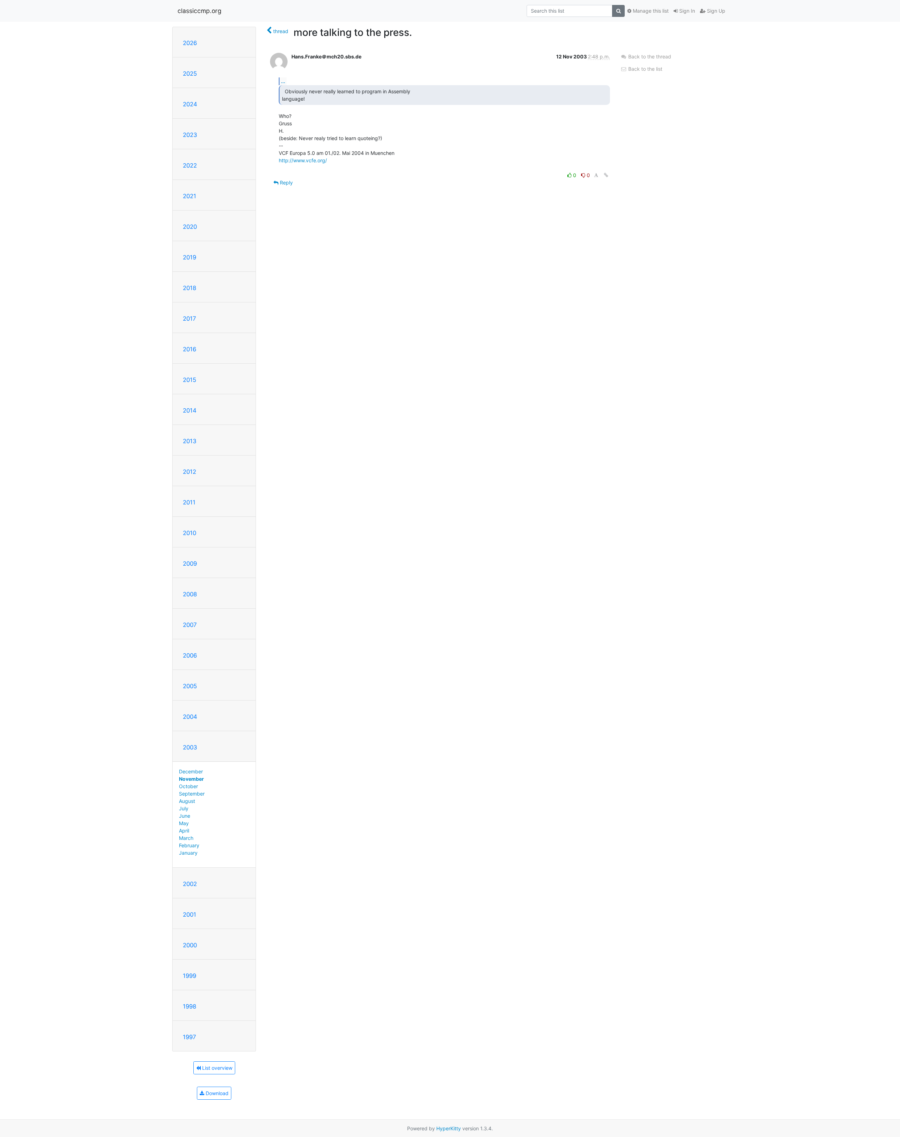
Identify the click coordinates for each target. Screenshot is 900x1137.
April (184, 831)
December (191, 771)
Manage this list (650, 11)
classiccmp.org (199, 10)
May (184, 823)
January (188, 853)
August (187, 801)
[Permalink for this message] (606, 175)
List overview (216, 1068)
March (186, 838)
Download (216, 1093)
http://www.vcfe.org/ (303, 160)
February (189, 845)
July (183, 808)
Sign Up (715, 11)
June (184, 816)
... (283, 80)
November (191, 779)
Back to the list (644, 69)
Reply (285, 183)
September (192, 794)
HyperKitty (448, 1128)
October (188, 786)
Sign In (686, 11)
